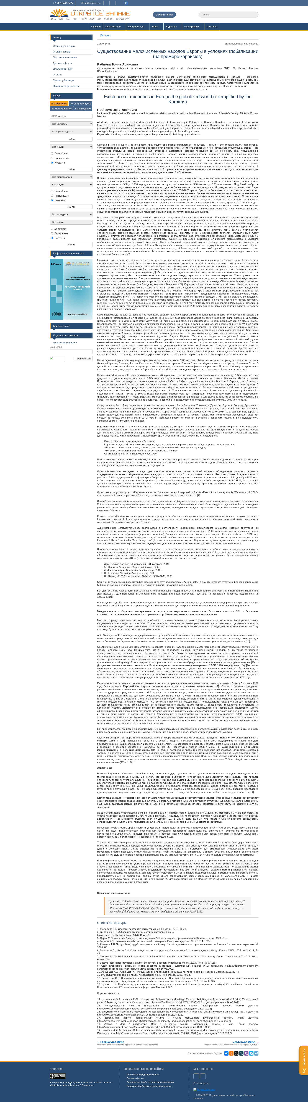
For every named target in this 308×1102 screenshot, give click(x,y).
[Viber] (246, 1053)
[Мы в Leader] (126, 3)
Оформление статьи (65, 57)
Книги (155, 26)
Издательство (113, 26)
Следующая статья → (245, 1041)
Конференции (136, 26)
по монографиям (62, 108)
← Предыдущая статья (110, 1041)
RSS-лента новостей (65, 342)
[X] (236, 1053)
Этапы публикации (64, 45)
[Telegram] (256, 1053)
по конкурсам (83, 108)
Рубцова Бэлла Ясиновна (117, 64)
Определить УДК (62, 68)
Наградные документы (66, 86)
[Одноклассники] (231, 1053)
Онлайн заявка (164, 14)
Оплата (57, 74)
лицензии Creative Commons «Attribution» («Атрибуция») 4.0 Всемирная (80, 1084)
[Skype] (251, 1053)
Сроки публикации (63, 80)
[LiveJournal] (241, 1053)
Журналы (171, 26)
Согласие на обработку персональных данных (150, 1082)
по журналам (59, 103)
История (105, 35)
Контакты (211, 26)
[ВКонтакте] (226, 1053)
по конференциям (80, 103)
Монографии (191, 26)
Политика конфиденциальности (143, 1074)
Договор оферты (62, 63)
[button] (303, 1060)
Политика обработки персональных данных (149, 1086)
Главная (96, 26)
